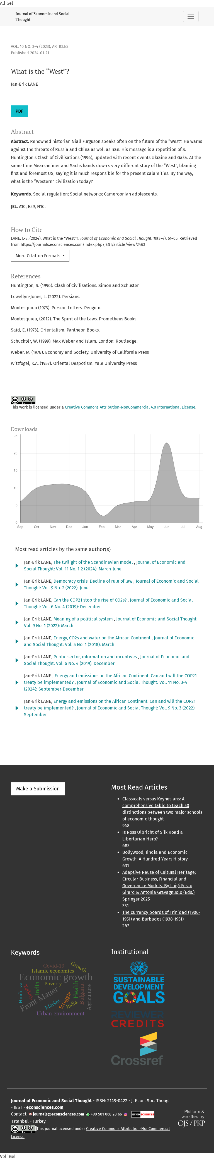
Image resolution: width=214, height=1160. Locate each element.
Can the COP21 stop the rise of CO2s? (91, 600)
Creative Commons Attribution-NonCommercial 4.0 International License (130, 407)
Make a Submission (38, 789)
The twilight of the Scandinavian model (94, 562)
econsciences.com (45, 1107)
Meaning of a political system (84, 619)
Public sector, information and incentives (96, 656)
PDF (19, 111)
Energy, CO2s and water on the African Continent (103, 637)
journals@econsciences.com (58, 1114)
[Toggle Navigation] (191, 16)
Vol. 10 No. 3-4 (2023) (30, 46)
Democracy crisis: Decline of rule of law (93, 581)
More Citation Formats (38, 255)
